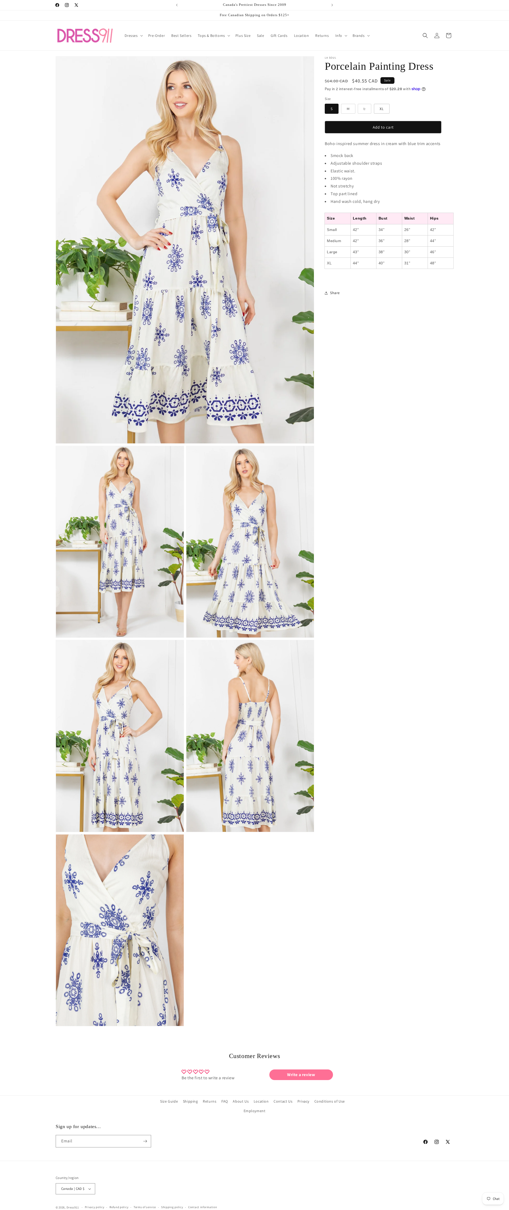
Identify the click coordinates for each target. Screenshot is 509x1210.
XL (382, 108)
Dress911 (73, 1207)
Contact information (202, 1207)
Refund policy (118, 1207)
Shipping (190, 1101)
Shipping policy (172, 1207)
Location (261, 1101)
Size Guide (169, 1101)
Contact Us (283, 1101)
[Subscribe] (145, 1141)
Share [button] (335, 292)
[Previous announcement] (177, 5)
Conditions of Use (329, 1101)
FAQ (224, 1101)
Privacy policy (94, 1207)
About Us (241, 1101)
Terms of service (145, 1207)
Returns (209, 1101)
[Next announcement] (332, 5)
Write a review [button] (301, 1074)
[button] (133, 35)
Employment (255, 1110)
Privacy (303, 1101)
